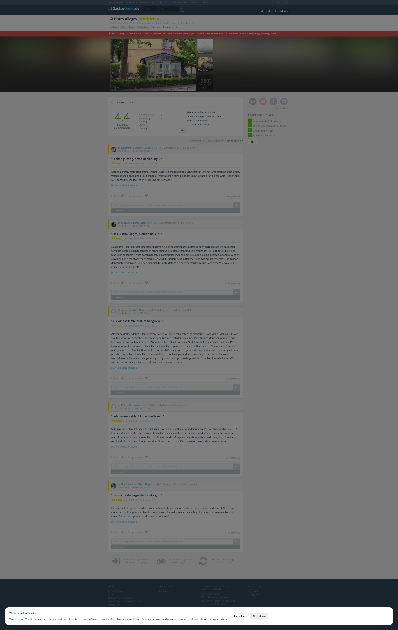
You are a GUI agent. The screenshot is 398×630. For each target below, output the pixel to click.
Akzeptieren (259, 616)
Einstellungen (241, 616)
